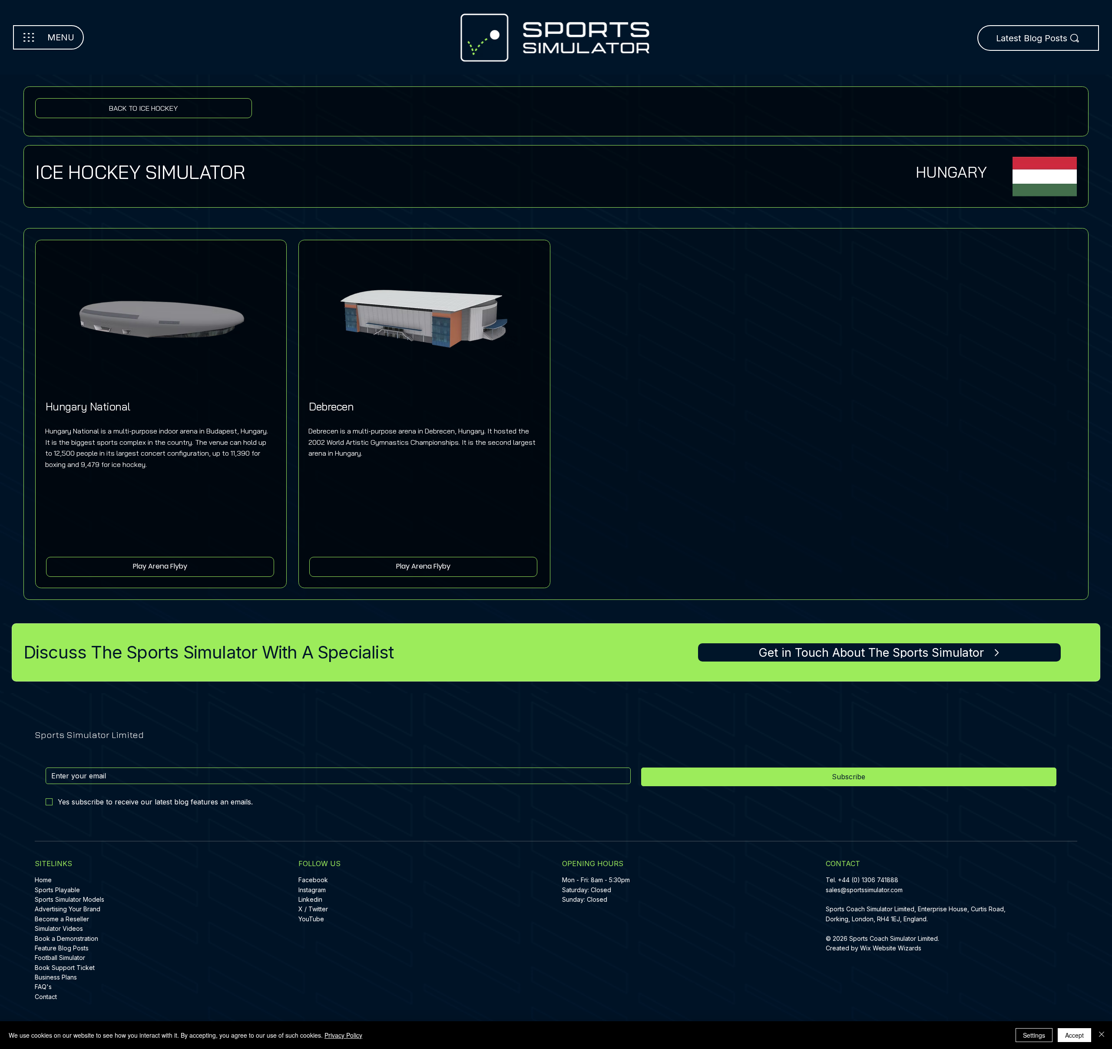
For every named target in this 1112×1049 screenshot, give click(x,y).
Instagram (312, 889)
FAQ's (43, 986)
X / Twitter (313, 909)
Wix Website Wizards (890, 948)
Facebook (313, 880)
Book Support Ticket (65, 967)
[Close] (1101, 1035)
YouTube (311, 919)
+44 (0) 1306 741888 (868, 880)
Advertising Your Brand (67, 909)
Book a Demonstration (66, 938)
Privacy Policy (343, 1035)
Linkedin (310, 899)
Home (43, 880)
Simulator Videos (59, 928)
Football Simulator (60, 957)
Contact (46, 996)
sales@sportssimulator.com (864, 889)
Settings (1034, 1035)
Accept (1074, 1035)
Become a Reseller (62, 919)
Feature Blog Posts (62, 948)
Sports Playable (57, 889)
